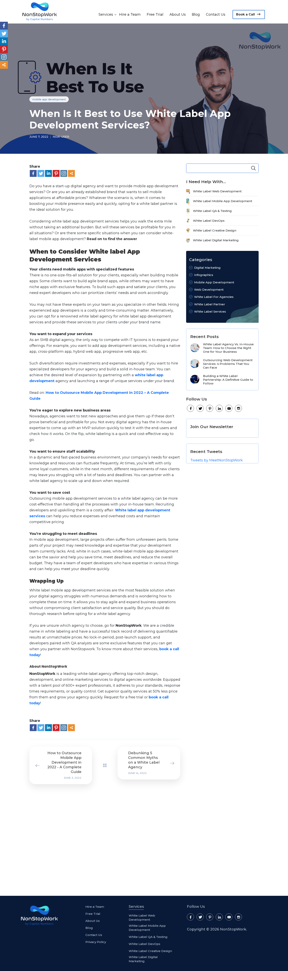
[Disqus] (101, 839)
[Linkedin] (48, 173)
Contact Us (215, 14)
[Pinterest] (56, 173)
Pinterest (209, 408)
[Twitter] (40, 173)
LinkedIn (219, 408)
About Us (177, 14)
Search (253, 168)
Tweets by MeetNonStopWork (216, 460)
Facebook (190, 408)
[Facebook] (33, 173)
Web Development (209, 289)
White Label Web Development (217, 191)
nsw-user (61, 136)
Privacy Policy (95, 942)
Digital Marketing (207, 267)
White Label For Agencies (214, 297)
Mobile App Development (49, 99)
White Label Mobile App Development (222, 201)
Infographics (203, 275)
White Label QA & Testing (212, 211)
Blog (196, 14)
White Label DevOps (209, 220)
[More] (71, 173)
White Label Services (210, 311)
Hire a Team (130, 14)
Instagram (238, 408)
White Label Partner (209, 304)
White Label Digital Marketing (216, 240)
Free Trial (155, 14)
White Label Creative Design (214, 230)
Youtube (229, 408)
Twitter (200, 408)
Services (106, 14)
